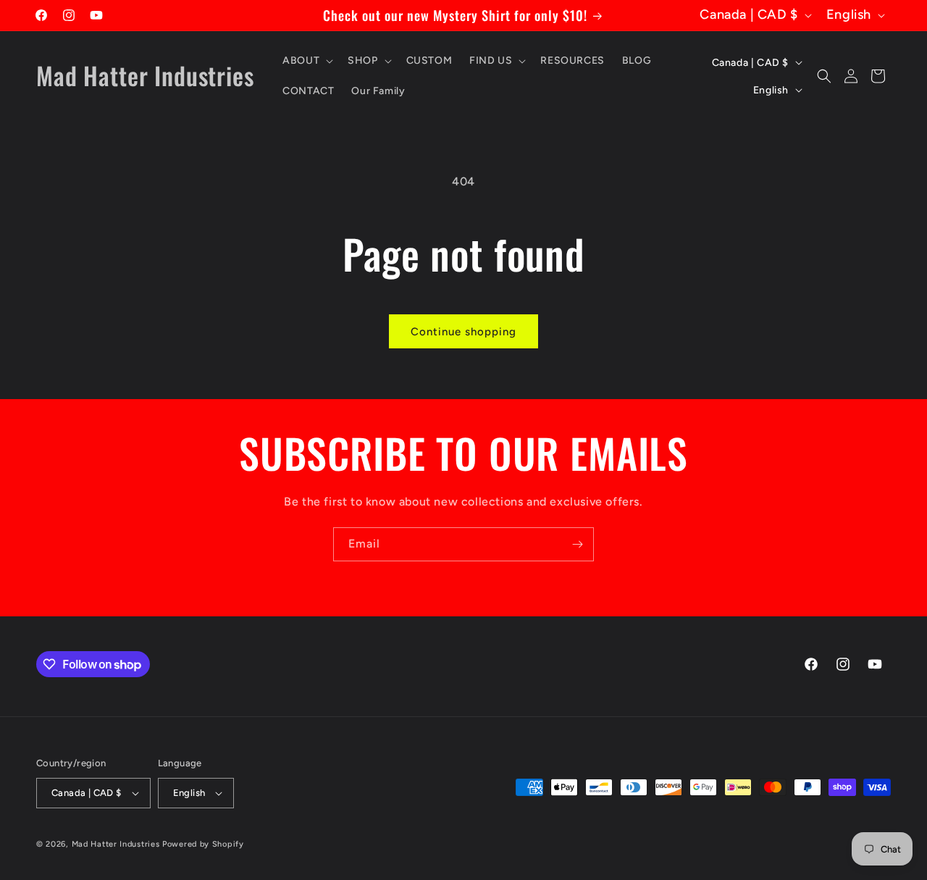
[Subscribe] (577, 544)
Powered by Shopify (203, 844)
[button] (306, 61)
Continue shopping (463, 331)
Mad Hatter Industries (116, 844)
